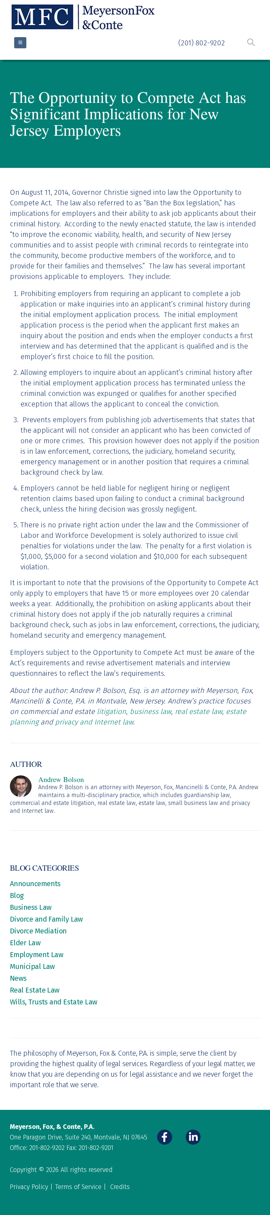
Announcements (35, 883)
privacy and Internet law (94, 722)
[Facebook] (164, 1137)
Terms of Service (78, 1187)
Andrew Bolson (61, 779)
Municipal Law (32, 966)
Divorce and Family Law (46, 919)
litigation (111, 711)
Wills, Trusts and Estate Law (53, 1001)
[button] (251, 42)
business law (150, 711)
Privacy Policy (29, 1187)
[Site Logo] (84, 17)
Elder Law (25, 942)
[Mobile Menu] (20, 42)
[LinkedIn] (193, 1137)
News (18, 978)
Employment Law (36, 954)
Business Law (30, 907)
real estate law (198, 711)
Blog (17, 895)
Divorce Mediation (38, 931)
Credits (120, 1187)
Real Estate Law (35, 990)
